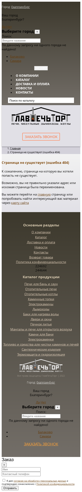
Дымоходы (41, 309)
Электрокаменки (41, 339)
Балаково (17, 56)
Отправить (10, 488)
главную (44, 194)
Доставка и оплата (32, 84)
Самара (15, 61)
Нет (9, 27)
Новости (24, 88)
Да (3, 27)
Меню (41, 68)
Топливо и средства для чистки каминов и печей (41, 344)
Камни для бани (41, 334)
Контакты (24, 92)
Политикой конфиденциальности (55, 483)
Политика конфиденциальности (41, 262)
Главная (15, 148)
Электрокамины (41, 304)
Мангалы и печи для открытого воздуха (41, 329)
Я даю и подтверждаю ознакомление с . (38, 482)
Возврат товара (41, 257)
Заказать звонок (41, 136)
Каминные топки (41, 299)
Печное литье (41, 324)
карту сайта (20, 203)
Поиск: (7, 36)
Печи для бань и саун (41, 284)
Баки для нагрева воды (41, 314)
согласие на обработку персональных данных (40, 480)
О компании (27, 75)
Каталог (23, 80)
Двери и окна (41, 319)
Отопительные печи (41, 289)
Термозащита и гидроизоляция (41, 354)
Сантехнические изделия (41, 349)
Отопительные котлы (41, 294)
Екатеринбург (20, 7)
